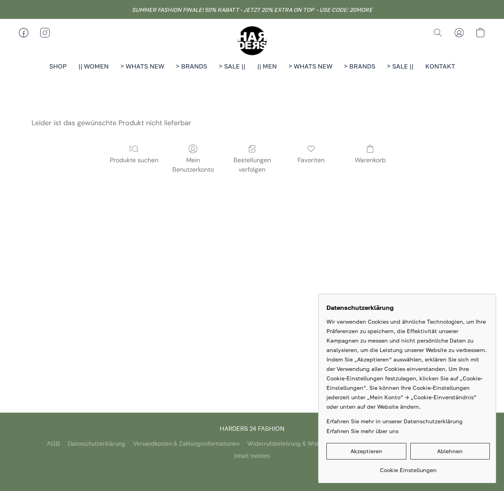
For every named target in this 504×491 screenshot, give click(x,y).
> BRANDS (191, 66)
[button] (252, 40)
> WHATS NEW (142, 66)
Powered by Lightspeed (252, 470)
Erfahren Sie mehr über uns (362, 431)
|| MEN (267, 66)
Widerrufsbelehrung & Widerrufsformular (302, 444)
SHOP (58, 66)
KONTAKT (440, 66)
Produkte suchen (134, 160)
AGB (53, 444)
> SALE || (232, 66)
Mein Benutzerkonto (193, 165)
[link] (408, 467)
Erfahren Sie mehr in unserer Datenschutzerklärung (394, 421)
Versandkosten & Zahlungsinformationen (186, 444)
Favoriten (311, 160)
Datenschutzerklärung (96, 444)
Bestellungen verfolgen (252, 165)
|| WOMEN (93, 66)
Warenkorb (370, 160)
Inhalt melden (252, 456)
